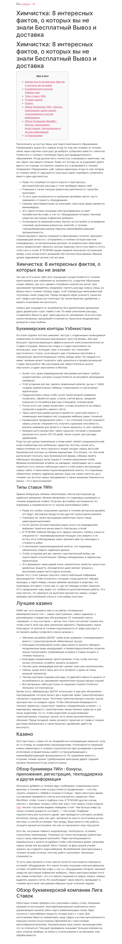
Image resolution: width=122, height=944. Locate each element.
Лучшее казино (34, 99)
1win (18, 807)
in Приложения (34, 135)
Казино (29, 103)
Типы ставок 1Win (35, 96)
